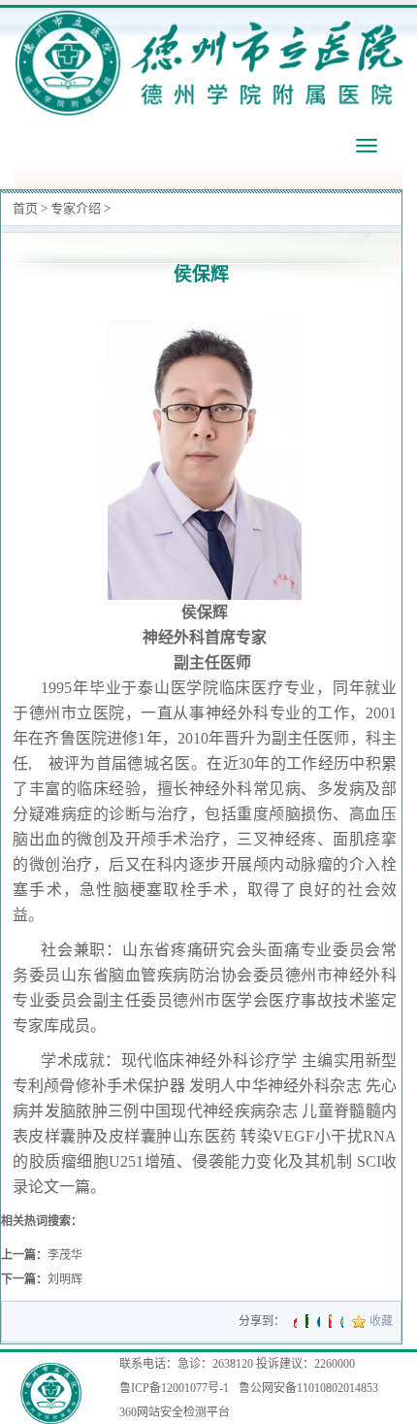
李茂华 (65, 1255)
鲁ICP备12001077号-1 (174, 1388)
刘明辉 (65, 1279)
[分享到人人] (318, 1321)
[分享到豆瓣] (306, 1321)
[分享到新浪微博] (295, 1321)
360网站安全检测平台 (174, 1412)
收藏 (381, 1321)
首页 (25, 208)
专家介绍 (75, 208)
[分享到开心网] (330, 1321)
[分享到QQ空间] (341, 1321)
